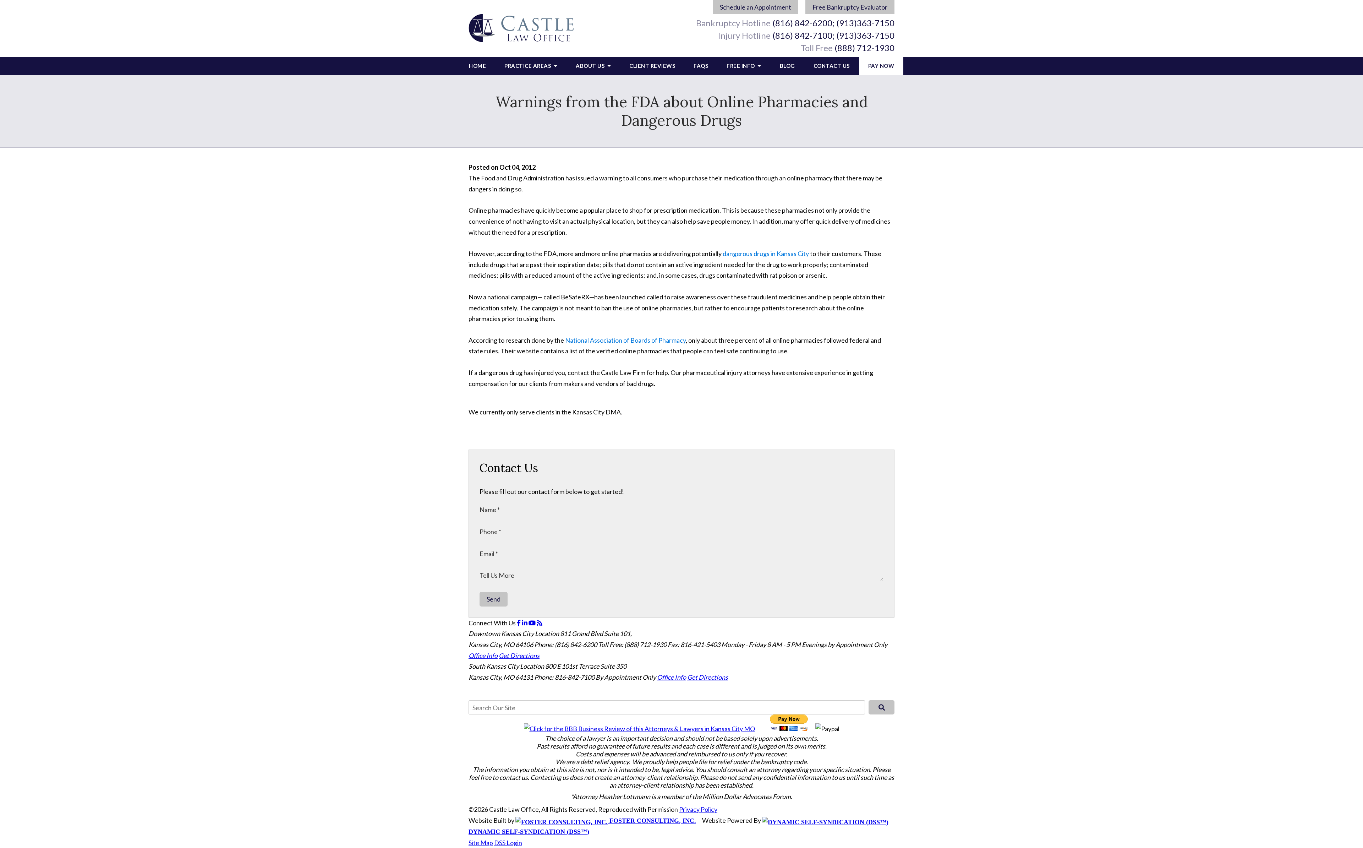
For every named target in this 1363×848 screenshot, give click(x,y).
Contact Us (832, 65)
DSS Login (508, 843)
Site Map (481, 843)
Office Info (483, 655)
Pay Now (881, 65)
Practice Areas (528, 65)
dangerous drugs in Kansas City (766, 253)
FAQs (701, 65)
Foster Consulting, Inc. (652, 820)
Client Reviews (652, 65)
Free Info (741, 65)
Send (493, 599)
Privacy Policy (698, 809)
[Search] (881, 707)
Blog (787, 65)
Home (477, 65)
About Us (591, 65)
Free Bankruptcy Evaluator (849, 7)
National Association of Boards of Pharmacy (625, 340)
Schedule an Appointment (755, 7)
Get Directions (519, 655)
